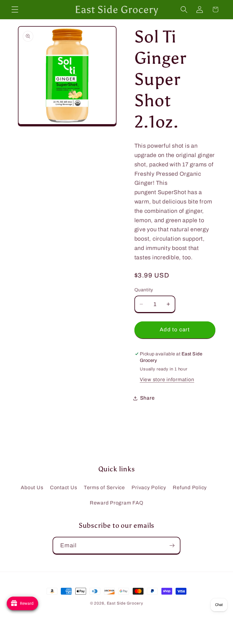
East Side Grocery (125, 603)
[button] (15, 9)
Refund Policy (190, 487)
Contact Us (63, 487)
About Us (32, 487)
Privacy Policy (149, 487)
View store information (167, 379)
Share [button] (147, 398)
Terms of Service (104, 487)
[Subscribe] (172, 545)
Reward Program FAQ (116, 503)
